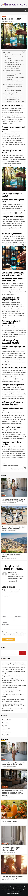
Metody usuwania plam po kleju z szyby (14, 87)
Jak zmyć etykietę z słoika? (13, 99)
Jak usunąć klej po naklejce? (14, 54)
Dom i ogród (5, 720)
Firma (3, 725)
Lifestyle (4, 16)
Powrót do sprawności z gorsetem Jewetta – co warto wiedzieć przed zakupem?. (13, 700)
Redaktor (4, 530)
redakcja (5, 21)
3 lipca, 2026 (10, 879)
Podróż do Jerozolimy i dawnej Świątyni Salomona (11, 555)
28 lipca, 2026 (10, 797)
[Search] (25, 10)
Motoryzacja (5, 731)
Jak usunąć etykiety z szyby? (13, 68)
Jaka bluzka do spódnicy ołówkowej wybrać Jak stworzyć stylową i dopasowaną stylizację (13, 500)
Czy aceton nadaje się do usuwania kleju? (15, 81)
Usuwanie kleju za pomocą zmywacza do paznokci (15, 78)
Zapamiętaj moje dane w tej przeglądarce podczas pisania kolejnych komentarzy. (13, 633)
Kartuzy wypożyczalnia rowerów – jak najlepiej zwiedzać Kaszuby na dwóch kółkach (13, 527)
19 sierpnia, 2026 (11, 502)
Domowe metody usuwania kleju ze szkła (15, 57)
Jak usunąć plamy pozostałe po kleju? (14, 84)
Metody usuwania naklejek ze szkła (15, 64)
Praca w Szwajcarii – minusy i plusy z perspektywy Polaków (11, 690)
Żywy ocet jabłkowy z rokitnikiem (10, 676)
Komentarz (5, 596)
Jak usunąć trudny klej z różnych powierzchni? (12, 71)
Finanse (4, 722)
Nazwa (4, 616)
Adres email (18, 616)
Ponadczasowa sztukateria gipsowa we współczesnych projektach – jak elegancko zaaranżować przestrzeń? (13, 680)
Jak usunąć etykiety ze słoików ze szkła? (13, 94)
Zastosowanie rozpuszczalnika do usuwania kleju (15, 74)
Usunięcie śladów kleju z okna (14, 92)
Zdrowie (4, 734)
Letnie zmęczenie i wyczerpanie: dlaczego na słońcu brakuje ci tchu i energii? (14, 686)
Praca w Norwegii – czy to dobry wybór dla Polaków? (13, 695)
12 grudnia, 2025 (11, 558)
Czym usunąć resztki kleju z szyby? (15, 60)
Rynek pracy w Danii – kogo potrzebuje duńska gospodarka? (12, 709)
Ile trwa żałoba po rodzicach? (18, 468)
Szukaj (3, 647)
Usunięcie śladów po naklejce (13, 66)
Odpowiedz (12, 581)
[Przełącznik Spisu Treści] (22, 52)
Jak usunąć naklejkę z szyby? (11, 62)
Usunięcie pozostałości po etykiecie (15, 101)
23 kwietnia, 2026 (11, 530)
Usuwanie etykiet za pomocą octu (15, 97)
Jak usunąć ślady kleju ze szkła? (14, 90)
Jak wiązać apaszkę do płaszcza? (10, 464)
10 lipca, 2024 (11, 21)
